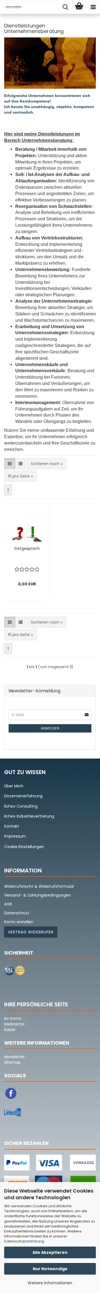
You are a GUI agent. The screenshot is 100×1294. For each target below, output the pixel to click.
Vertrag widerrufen (31, 932)
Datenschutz (16, 913)
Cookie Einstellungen (24, 846)
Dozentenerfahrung (23, 796)
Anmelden (50, 728)
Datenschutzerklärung (24, 1241)
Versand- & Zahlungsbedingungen (37, 895)
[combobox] (46, 463)
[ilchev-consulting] (11, 7)
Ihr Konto (12, 1018)
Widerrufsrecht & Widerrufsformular (39, 886)
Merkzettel (14, 1024)
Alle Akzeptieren (50, 1252)
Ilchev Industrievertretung (29, 816)
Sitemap (12, 1062)
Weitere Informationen (50, 1283)
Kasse (9, 1029)
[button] (9, 463)
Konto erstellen (18, 922)
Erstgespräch (27, 548)
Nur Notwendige (50, 1269)
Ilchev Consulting (21, 806)
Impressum (15, 836)
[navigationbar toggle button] (93, 7)
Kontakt (11, 826)
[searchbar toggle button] (65, 7)
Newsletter (14, 1057)
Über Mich (13, 786)
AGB (8, 904)
